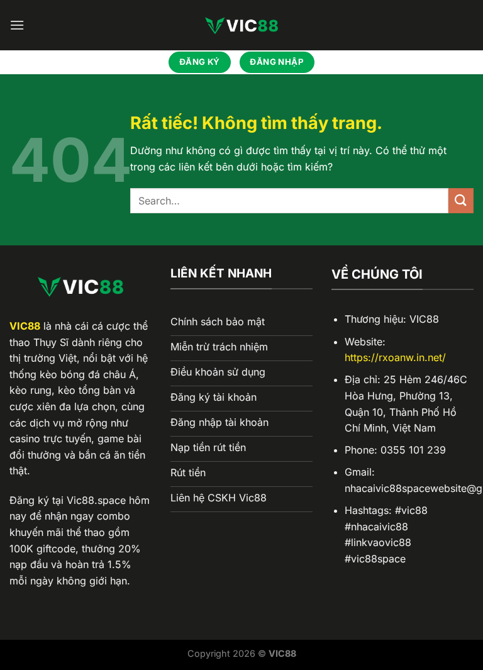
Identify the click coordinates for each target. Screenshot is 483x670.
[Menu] (17, 24)
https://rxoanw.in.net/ (395, 357)
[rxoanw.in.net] (241, 25)
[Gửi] (461, 200)
